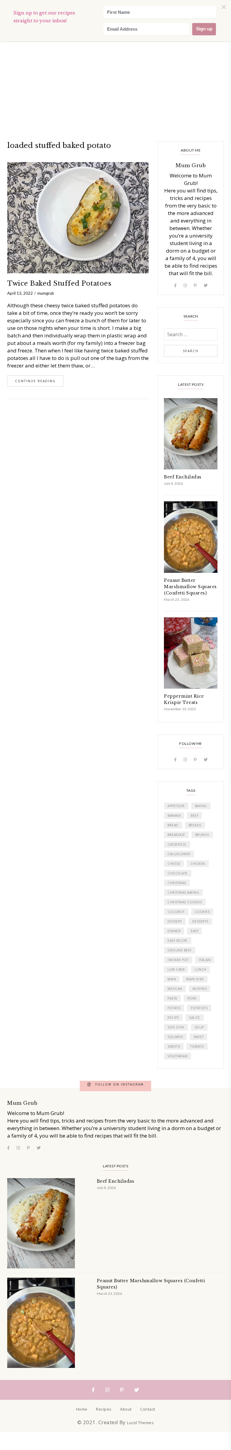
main (172, 979)
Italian (205, 960)
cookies (202, 912)
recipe (173, 1017)
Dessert (175, 921)
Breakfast (176, 835)
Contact (147, 1409)
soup (199, 1027)
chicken (197, 864)
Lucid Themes (140, 1422)
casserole (177, 844)
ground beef (180, 950)
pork (191, 998)
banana (174, 815)
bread (173, 825)
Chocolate (178, 873)
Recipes (104, 1409)
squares (175, 1037)
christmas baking (183, 892)
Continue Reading (35, 381)
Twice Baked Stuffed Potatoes (59, 283)
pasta (172, 998)
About (126, 1409)
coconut (176, 912)
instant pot (178, 960)
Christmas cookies (185, 902)
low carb (176, 969)
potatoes (199, 1008)
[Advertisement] (115, 45)
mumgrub (45, 293)
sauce (194, 1017)
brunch (202, 835)
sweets (174, 1046)
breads (195, 825)
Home (82, 1409)
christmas (177, 883)
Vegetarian (177, 1056)
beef (194, 815)
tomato (197, 1046)
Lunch (200, 969)
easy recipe (178, 941)
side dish (176, 1027)
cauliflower (179, 854)
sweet (198, 1037)
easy (194, 931)
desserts (200, 921)
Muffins (199, 989)
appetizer (176, 806)
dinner (174, 931)
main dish (195, 979)
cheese (174, 864)
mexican (175, 989)
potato (174, 1008)
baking (201, 806)
